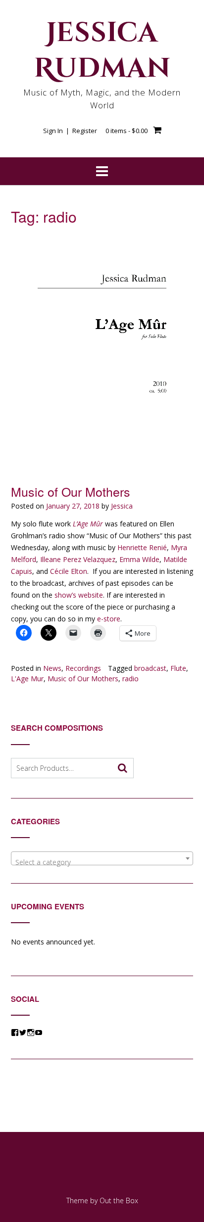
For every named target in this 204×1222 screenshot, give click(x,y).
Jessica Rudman (102, 50)
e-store (108, 618)
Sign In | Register (70, 130)
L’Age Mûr (88, 523)
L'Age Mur (27, 678)
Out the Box (119, 1200)
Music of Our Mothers (70, 491)
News (52, 668)
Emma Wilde (139, 559)
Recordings (83, 668)
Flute (178, 668)
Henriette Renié (142, 547)
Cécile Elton (68, 571)
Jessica (122, 506)
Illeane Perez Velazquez (77, 559)
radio (130, 678)
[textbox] (102, 862)
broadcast (150, 668)
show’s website (78, 595)
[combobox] (102, 858)
